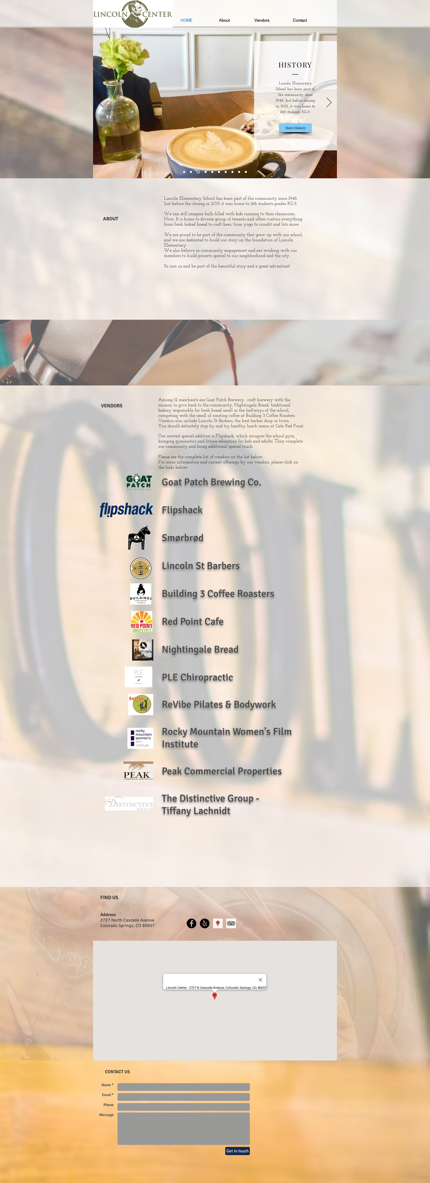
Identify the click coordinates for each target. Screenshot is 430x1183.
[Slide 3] (198, 172)
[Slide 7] (226, 172)
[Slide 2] (191, 172)
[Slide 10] (246, 172)
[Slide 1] (184, 172)
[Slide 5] (212, 172)
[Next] (328, 103)
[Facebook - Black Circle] (191, 923)
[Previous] (101, 103)
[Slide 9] (239, 172)
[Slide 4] (205, 172)
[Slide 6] (219, 172)
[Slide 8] (232, 172)
